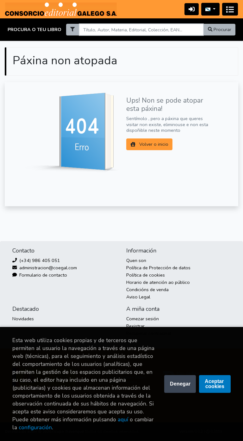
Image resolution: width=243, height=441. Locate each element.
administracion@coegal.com (47, 268)
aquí (123, 419)
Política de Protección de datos (158, 268)
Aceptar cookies (215, 384)
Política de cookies (145, 275)
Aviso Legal (138, 297)
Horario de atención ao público (158, 282)
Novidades (23, 319)
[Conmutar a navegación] (230, 9)
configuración (35, 427)
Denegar (180, 384)
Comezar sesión (142, 319)
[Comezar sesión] (191, 9)
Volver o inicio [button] (153, 144)
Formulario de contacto (42, 275)
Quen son (136, 260)
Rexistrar (135, 326)
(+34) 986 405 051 (39, 260)
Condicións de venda (147, 289)
